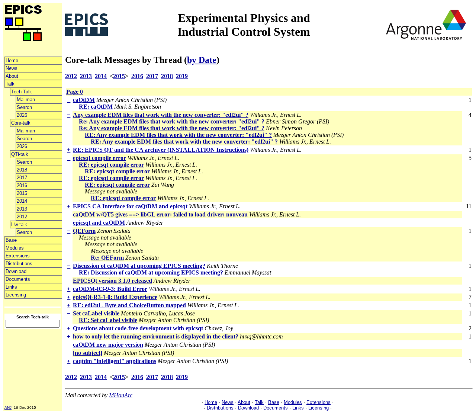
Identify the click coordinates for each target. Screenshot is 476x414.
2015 (22, 193)
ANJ (8, 407)
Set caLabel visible (96, 313)
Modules (15, 248)
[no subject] (87, 353)
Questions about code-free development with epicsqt (138, 328)
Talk (10, 84)
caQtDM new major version (108, 344)
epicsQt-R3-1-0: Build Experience (115, 297)
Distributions (19, 263)
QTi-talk (19, 154)
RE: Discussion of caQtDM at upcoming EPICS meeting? (151, 272)
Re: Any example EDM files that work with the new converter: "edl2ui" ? (171, 121)
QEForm (84, 231)
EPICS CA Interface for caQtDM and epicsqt (130, 206)
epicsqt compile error (99, 158)
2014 (22, 201)
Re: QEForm (107, 257)
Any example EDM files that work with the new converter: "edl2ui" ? (160, 115)
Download (16, 271)
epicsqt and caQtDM (99, 222)
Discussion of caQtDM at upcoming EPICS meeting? (139, 266)
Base (11, 240)
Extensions (18, 256)
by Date (201, 60)
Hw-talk (19, 224)
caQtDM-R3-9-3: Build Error (110, 289)
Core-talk (20, 123)
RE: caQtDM (96, 106)
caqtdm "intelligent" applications (114, 361)
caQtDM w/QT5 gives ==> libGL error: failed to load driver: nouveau (160, 214)
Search (24, 107)
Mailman (26, 99)
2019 (182, 76)
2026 (22, 115)
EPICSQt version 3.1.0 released (112, 280)
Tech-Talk (21, 91)
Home (12, 60)
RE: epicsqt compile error (111, 164)
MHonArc (120, 395)
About (12, 76)
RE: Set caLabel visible (108, 320)
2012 (22, 216)
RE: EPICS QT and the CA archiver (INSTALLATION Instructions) (160, 150)
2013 (22, 209)
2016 (22, 185)
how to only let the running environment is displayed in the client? (155, 336)
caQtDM (84, 100)
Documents (18, 279)
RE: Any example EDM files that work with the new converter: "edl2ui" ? (178, 135)
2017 (22, 177)
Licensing (16, 295)
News (11, 68)
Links (11, 287)
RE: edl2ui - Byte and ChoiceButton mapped (129, 305)
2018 (22, 170)
